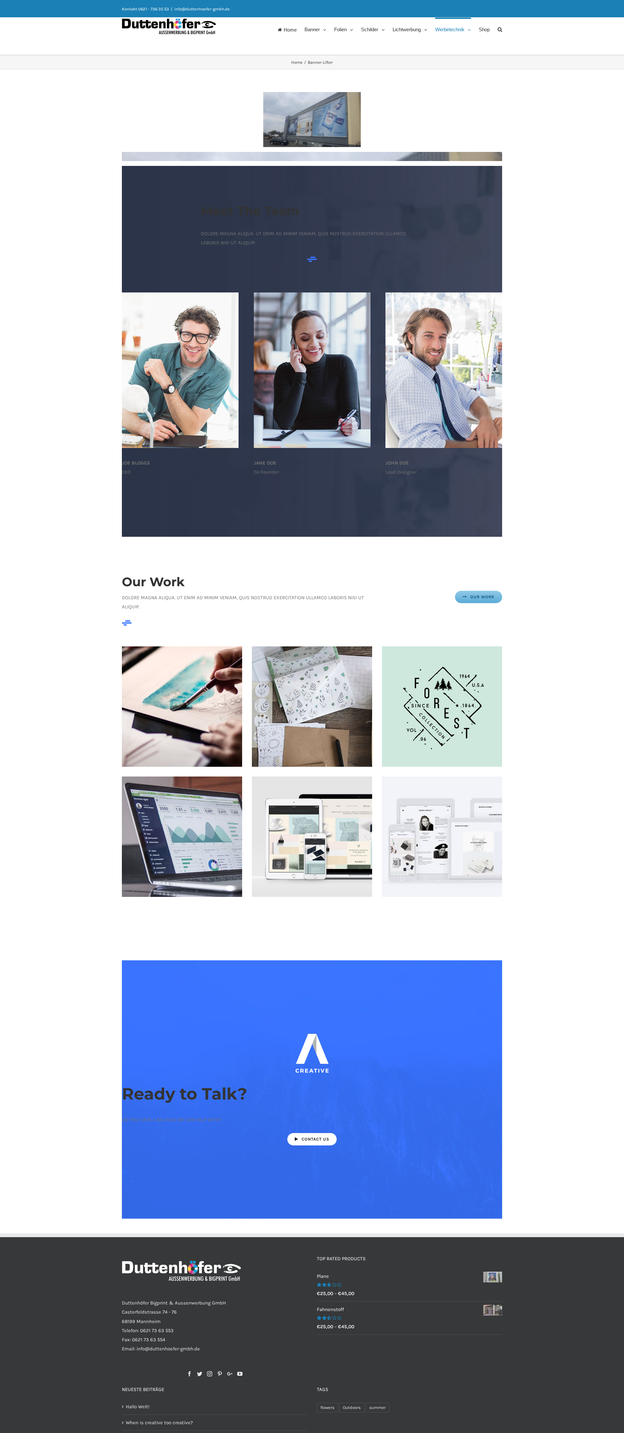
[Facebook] (189, 1373)
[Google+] (229, 1373)
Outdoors (352, 1407)
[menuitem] (291, 29)
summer (377, 1407)
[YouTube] (239, 1373)
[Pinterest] (219, 1373)
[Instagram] (209, 1373)
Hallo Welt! (138, 1407)
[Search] (500, 29)
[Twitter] (199, 1373)
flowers (327, 1407)
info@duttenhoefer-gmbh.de (202, 9)
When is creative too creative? (159, 1423)
